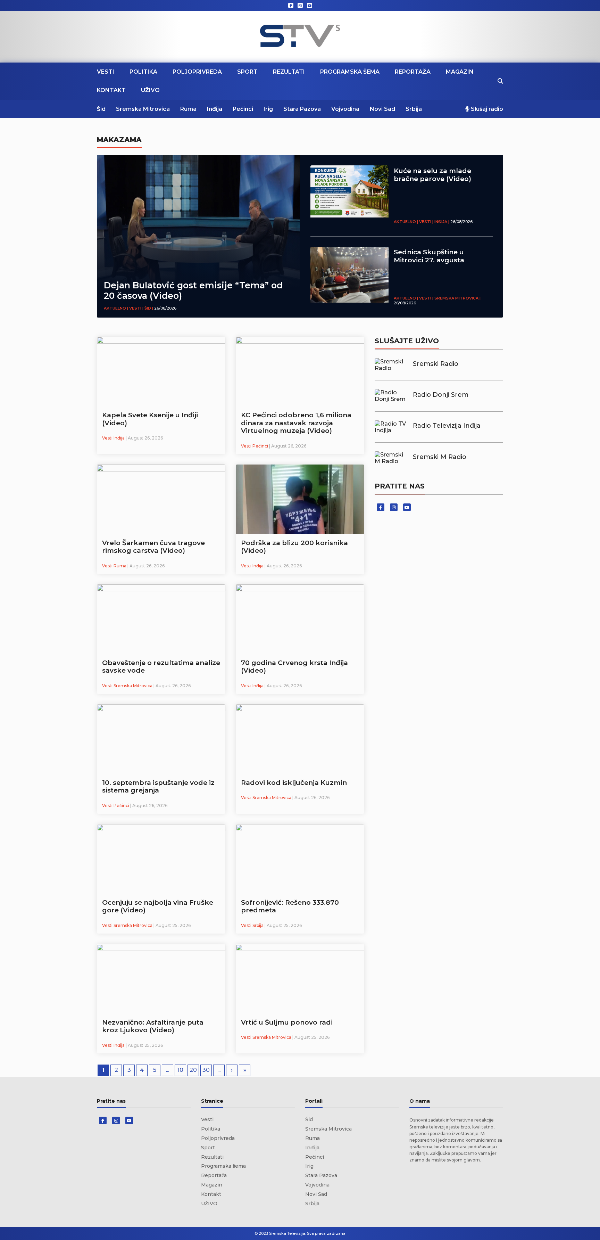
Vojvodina (345, 109)
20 (193, 1070)
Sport (247, 71)
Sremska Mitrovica (143, 109)
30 (206, 1070)
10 (180, 1070)
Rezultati (289, 71)
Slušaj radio (486, 109)
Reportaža (413, 71)
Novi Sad (382, 109)
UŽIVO (150, 90)
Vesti (105, 71)
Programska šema (350, 71)
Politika (143, 71)
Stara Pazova (302, 109)
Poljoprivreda (197, 71)
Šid (101, 109)
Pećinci (243, 109)
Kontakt (111, 90)
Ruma (188, 109)
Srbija (414, 109)
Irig (268, 109)
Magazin (460, 71)
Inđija (214, 109)
